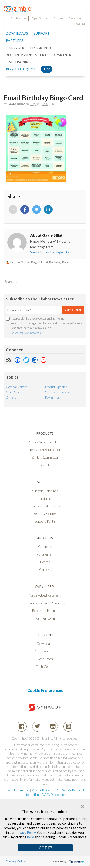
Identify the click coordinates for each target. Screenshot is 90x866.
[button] (82, 805)
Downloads (17, 33)
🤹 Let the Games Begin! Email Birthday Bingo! (38, 262)
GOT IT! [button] (45, 847)
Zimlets (11, 397)
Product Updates (56, 387)
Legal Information (17, 790)
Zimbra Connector (45, 457)
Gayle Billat (16, 104)
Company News (16, 387)
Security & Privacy (57, 392)
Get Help (80, 24)
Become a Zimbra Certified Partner (38, 55)
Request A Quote (22, 69)
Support (42, 33)
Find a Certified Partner (28, 48)
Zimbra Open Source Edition (45, 450)
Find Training (18, 62)
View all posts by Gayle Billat (52, 252)
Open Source (40, 18)
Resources (75, 18)
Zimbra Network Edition (45, 442)
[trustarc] (76, 861)
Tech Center (45, 666)
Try (46, 69)
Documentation (45, 651)
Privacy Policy (41, 790)
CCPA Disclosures (54, 795)
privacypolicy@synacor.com (26, 332)
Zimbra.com (18, 18)
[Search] (78, 281)
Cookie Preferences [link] (45, 690)
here (30, 837)
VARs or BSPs (45, 586)
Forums (58, 18)
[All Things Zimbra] (18, 9)
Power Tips (52, 397)
